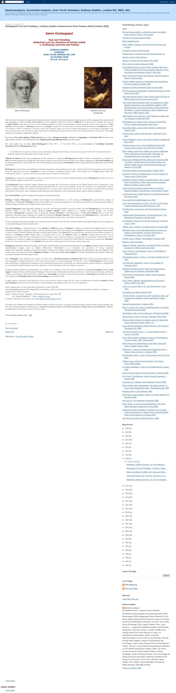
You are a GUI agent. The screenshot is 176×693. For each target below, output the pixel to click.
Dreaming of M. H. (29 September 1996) (137, 391)
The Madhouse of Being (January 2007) (137, 292)
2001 (127, 546)
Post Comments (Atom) (24, 336)
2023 (127, 440)
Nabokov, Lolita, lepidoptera (132, 242)
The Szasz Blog (131, 589)
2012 (127, 505)
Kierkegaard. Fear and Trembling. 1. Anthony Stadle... (147, 468)
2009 (127, 516)
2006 (127, 527)
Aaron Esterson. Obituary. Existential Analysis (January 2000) (145, 373)
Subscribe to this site (130, 599)
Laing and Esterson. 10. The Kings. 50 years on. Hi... (146, 476)
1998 (127, 558)
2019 (127, 455)
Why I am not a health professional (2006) (138, 64)
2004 (127, 535)
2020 (127, 451)
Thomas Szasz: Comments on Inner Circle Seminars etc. (143, 54)
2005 (127, 531)
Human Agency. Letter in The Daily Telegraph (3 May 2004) (144, 317)
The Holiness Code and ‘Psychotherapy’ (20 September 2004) (145, 313)
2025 (127, 432)
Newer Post (9, 332)
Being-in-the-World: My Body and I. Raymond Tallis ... (147, 472)
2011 (127, 509)
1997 (127, 561)
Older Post (109, 332)
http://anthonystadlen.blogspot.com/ (48, 299)
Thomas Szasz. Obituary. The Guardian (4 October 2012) (143, 239)
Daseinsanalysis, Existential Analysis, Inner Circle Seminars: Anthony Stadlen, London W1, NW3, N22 (67, 10)
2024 (127, 436)
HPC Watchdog (131, 585)
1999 (127, 554)
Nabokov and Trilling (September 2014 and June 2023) (142, 87)
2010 (127, 512)
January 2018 (132, 462)
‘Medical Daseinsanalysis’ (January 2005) (137, 304)
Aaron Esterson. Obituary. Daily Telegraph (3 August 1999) (144, 382)
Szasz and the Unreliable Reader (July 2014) (139, 200)
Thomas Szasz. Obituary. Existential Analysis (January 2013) (145, 227)
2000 (127, 550)
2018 (127, 459)
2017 (127, 486)
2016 (127, 490)
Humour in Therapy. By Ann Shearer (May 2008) (140, 61)
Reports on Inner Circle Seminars (134, 57)
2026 (127, 428)
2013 (127, 501)
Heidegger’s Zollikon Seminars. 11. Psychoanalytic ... (146, 465)
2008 (127, 520)
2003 (127, 539)
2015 (127, 493)
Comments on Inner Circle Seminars (135, 51)
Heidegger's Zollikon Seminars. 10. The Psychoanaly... (147, 480)
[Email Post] (30, 315)
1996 (127, 565)
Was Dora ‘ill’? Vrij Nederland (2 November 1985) (140, 401)
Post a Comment (11, 328)
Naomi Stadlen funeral (130, 41)
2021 (127, 447)
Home (59, 332)
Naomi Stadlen (10, 681)
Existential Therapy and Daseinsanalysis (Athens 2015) (143, 171)
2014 (127, 497)
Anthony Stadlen (132, 608)
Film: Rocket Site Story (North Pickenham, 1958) (140, 418)
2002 (127, 543)
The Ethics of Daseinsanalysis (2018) (136, 38)
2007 (127, 524)
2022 (127, 443)
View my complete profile (131, 668)
